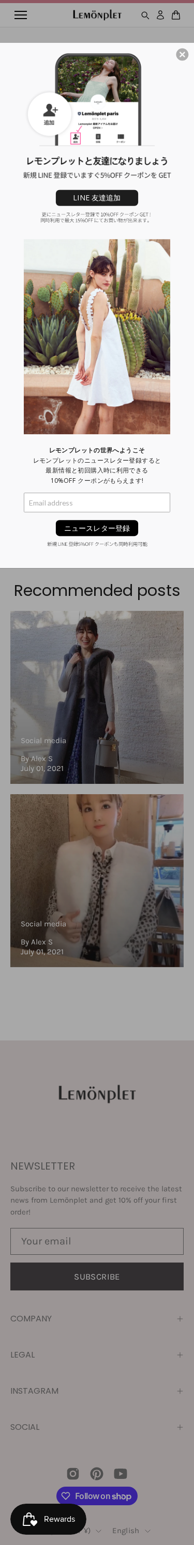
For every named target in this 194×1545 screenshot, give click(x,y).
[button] (182, 54)
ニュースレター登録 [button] (97, 527)
